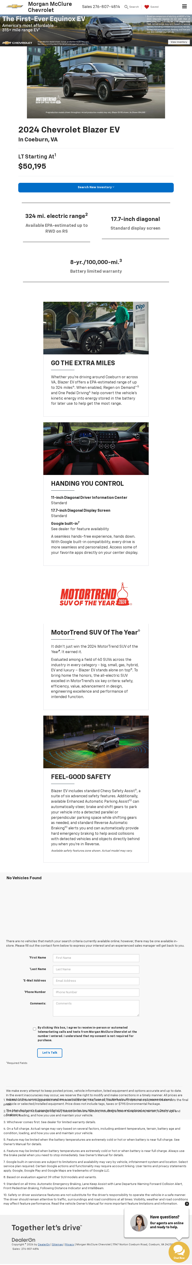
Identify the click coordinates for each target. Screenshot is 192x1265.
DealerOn (44, 1244)
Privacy (69, 1244)
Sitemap (57, 1244)
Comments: (38, 1003)
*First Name (37, 957)
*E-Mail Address (34, 980)
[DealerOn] (24, 1240)
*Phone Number (35, 992)
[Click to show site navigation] (184, 7)
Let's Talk (49, 1052)
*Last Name (38, 969)
